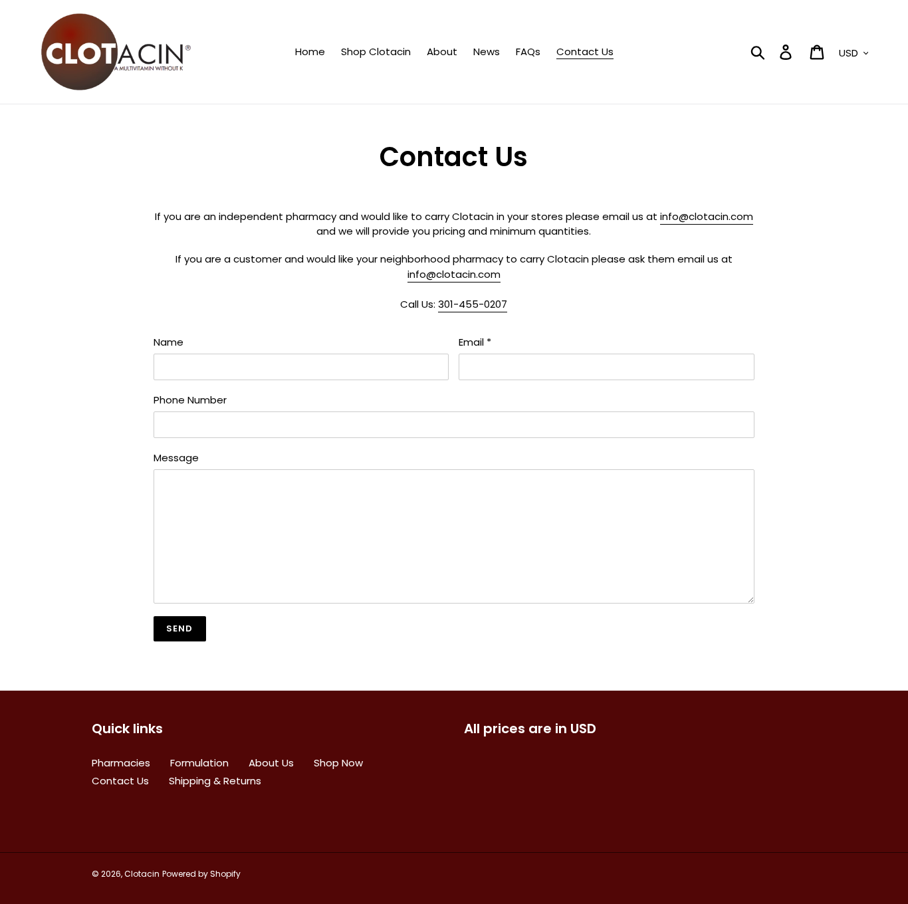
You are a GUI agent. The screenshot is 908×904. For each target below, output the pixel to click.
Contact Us (120, 781)
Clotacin (142, 873)
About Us (271, 763)
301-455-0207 (472, 304)
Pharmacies (121, 763)
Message (176, 458)
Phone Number (190, 400)
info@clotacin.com (706, 216)
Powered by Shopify (201, 873)
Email (475, 342)
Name (168, 342)
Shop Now (338, 763)
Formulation (199, 763)
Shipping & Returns (215, 781)
